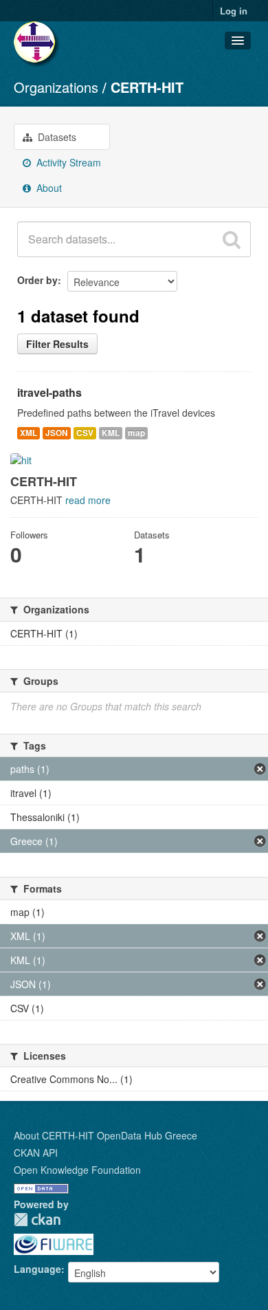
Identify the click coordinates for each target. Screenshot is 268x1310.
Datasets (55, 137)
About (48, 188)
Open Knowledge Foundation (77, 1170)
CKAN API (36, 1152)
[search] (232, 239)
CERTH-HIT (147, 87)
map (136, 433)
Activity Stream (67, 162)
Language (37, 1269)
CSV (84, 433)
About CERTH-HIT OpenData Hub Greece (105, 1135)
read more (88, 500)
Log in (233, 10)
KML (111, 433)
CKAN (37, 1219)
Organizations (56, 87)
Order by (37, 280)
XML (28, 433)
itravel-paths (49, 392)
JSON (56, 433)
